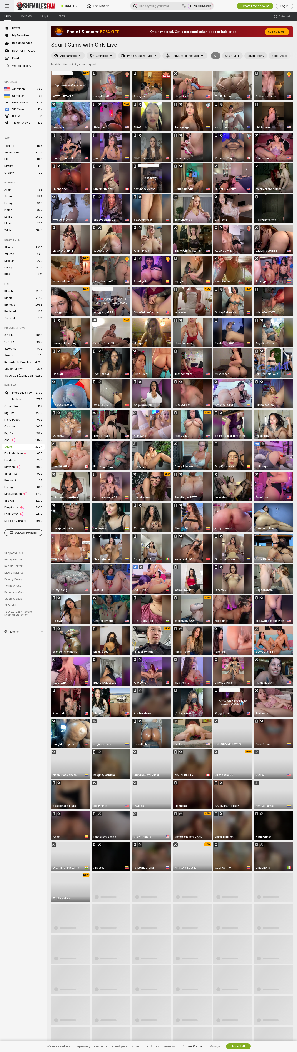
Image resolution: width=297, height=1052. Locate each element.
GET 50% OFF (277, 31)
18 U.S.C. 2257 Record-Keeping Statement (18, 613)
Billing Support (13, 559)
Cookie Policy (191, 1046)
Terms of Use (12, 585)
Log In (284, 6)
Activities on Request (185, 55)
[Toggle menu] (7, 6)
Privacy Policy (13, 579)
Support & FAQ (13, 553)
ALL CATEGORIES (26, 532)
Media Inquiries (13, 572)
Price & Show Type (139, 55)
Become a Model (15, 592)
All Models (11, 605)
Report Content (13, 566)
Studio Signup (13, 598)
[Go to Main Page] (35, 6)
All (215, 55)
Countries (102, 55)
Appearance (68, 55)
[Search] (184, 6)
